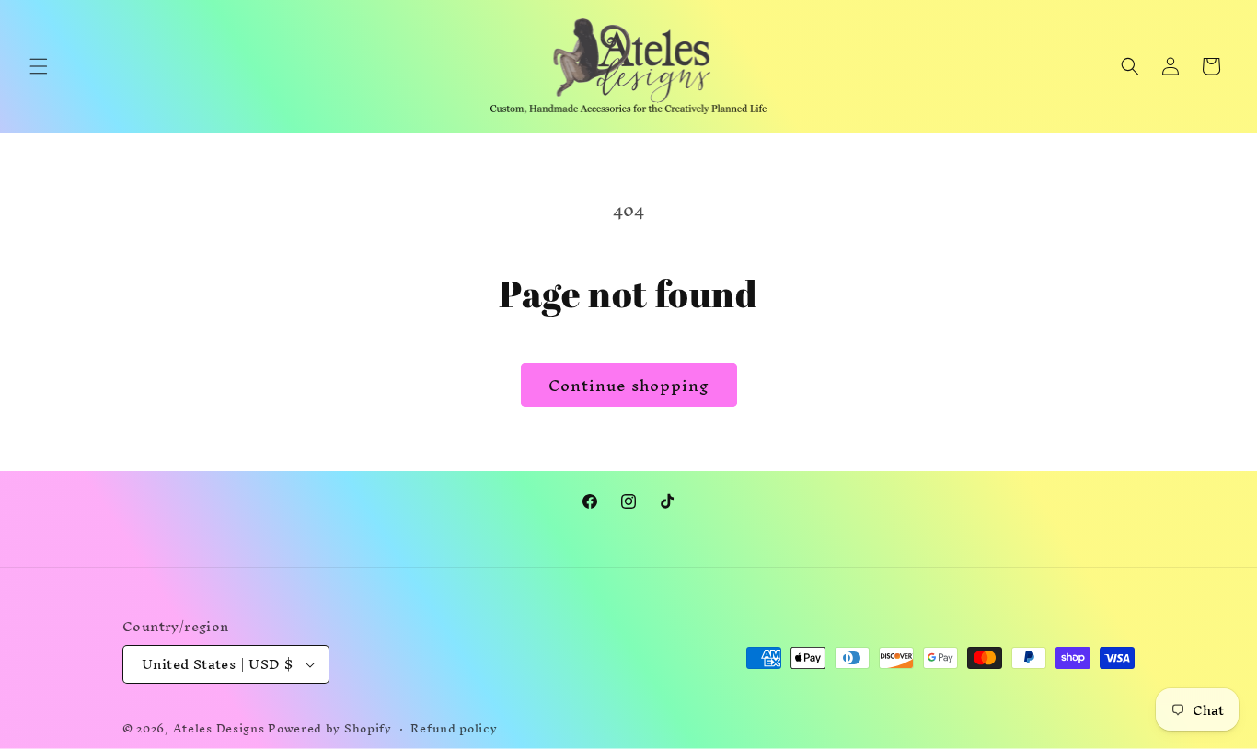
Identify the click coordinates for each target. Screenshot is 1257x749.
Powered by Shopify (330, 728)
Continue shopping (628, 385)
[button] (38, 66)
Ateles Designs (219, 728)
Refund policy (453, 729)
